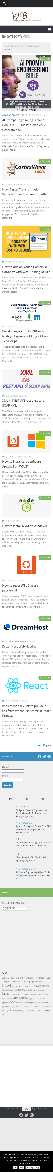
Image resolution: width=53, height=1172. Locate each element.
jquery (21, 989)
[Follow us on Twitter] (44, 756)
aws (13, 978)
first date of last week (21, 982)
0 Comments (45, 59)
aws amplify (20, 978)
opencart (5, 1003)
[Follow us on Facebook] (39, 756)
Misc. (24, 115)
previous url (38, 1003)
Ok (15, 1167)
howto (8, 985)
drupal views (9, 982)
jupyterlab (28, 990)
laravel (7, 994)
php (13, 1002)
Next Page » (44, 745)
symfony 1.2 (20, 1010)
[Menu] (49, 3)
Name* (5, 767)
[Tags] (43, 799)
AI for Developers (11, 115)
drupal (42, 977)
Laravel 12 (27, 994)
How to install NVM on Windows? (25, 526)
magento (20, 998)
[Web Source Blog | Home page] (26, 16)
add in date (6, 978)
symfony (10, 1010)
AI (11, 978)
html (16, 990)
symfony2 (32, 1010)
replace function (36, 1006)
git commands (38, 981)
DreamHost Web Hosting (19, 646)
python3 (5, 1007)
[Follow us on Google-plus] (49, 756)
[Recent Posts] (10, 799)
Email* (5, 775)
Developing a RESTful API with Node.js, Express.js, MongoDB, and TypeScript (25, 336)
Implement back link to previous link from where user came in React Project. (26, 711)
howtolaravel (41, 986)
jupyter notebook (38, 990)
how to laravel (8, 990)
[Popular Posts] (26, 799)
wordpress (44, 1010)
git (30, 981)
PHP (11, 457)
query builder (13, 1006)
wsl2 (4, 1014)
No (21, 1167)
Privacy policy (33, 1167)
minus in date (43, 999)
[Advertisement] (26, 939)
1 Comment (45, 229)
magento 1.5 (32, 998)
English (11, 908)
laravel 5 (17, 994)
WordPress (20, 641)
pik (32, 1003)
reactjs (26, 1006)
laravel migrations (38, 994)
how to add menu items (23, 986)
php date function (23, 1002)
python (45, 1002)
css (37, 977)
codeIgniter (30, 978)
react (21, 1006)
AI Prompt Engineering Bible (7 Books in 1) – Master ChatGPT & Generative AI (24, 125)
